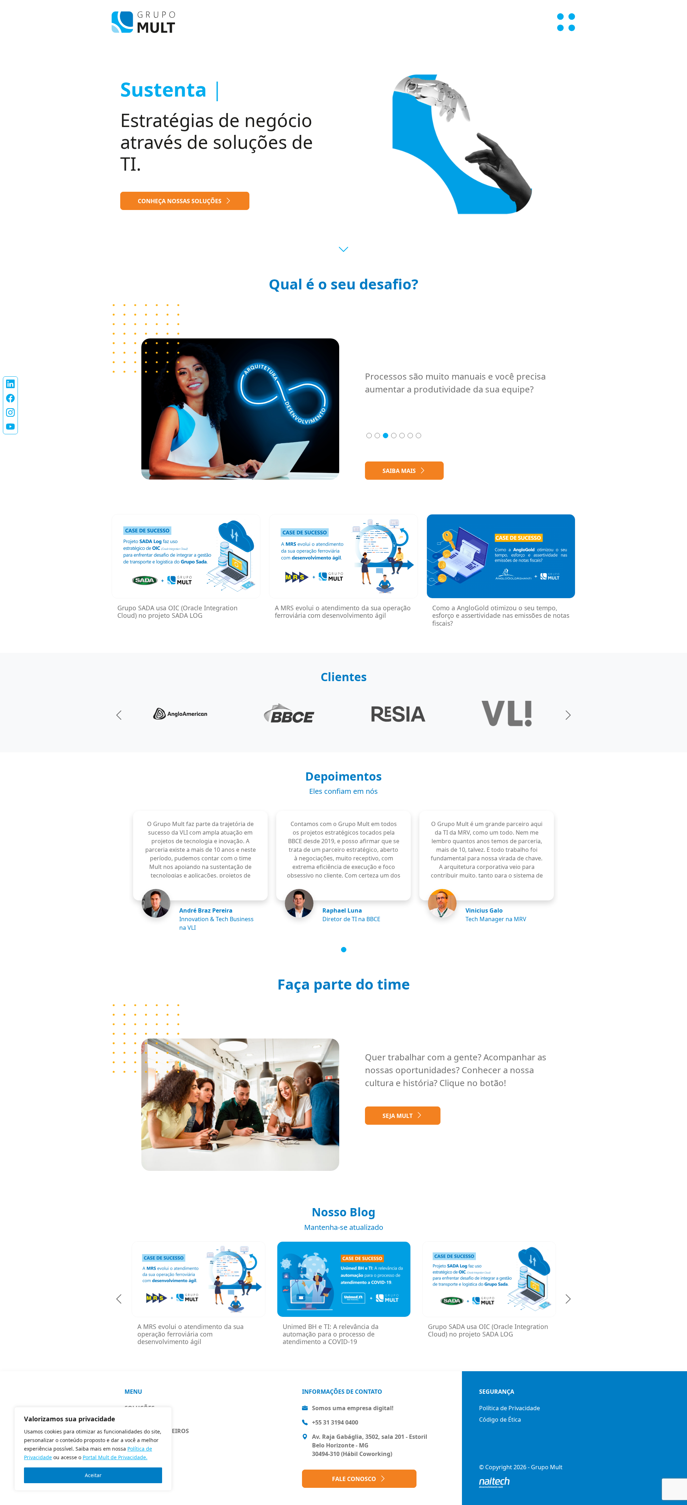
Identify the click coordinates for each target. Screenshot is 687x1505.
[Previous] (119, 714)
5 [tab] (402, 435)
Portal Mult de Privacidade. (115, 1457)
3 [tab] (385, 435)
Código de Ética (500, 1419)
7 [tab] (418, 435)
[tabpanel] (461, 385)
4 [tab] (393, 435)
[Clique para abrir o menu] (566, 22)
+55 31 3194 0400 (335, 1422)
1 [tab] (369, 435)
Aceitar (93, 1475)
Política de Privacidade (509, 1408)
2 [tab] (377, 435)
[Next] (568, 714)
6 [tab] (410, 435)
